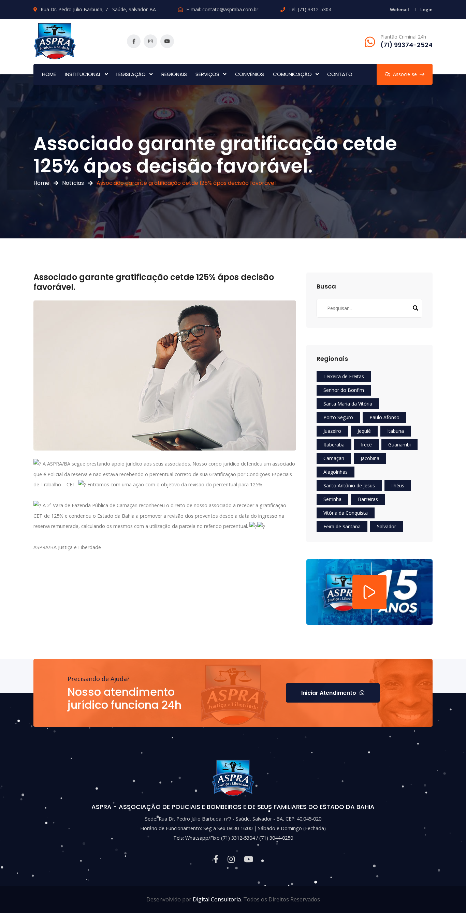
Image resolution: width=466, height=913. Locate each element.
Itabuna (395, 431)
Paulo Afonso (384, 417)
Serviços (207, 74)
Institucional (83, 74)
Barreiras (368, 499)
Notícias (73, 183)
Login (426, 9)
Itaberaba (334, 444)
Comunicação (292, 74)
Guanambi (399, 444)
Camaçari (333, 458)
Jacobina (370, 458)
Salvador (386, 526)
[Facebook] (134, 41)
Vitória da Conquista (345, 513)
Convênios (249, 74)
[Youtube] (167, 41)
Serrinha (332, 499)
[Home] (54, 40)
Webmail (399, 9)
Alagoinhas (335, 472)
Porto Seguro (338, 417)
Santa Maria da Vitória (347, 403)
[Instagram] (150, 41)
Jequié (364, 431)
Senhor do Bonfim (343, 390)
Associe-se (405, 74)
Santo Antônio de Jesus (349, 485)
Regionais (174, 74)
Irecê (366, 444)
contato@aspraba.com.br (230, 9)
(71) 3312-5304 (314, 9)
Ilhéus (397, 485)
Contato (339, 74)
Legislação (131, 74)
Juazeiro (332, 431)
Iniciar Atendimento (328, 693)
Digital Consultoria (217, 899)
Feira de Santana (342, 526)
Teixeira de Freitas (343, 376)
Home (49, 74)
